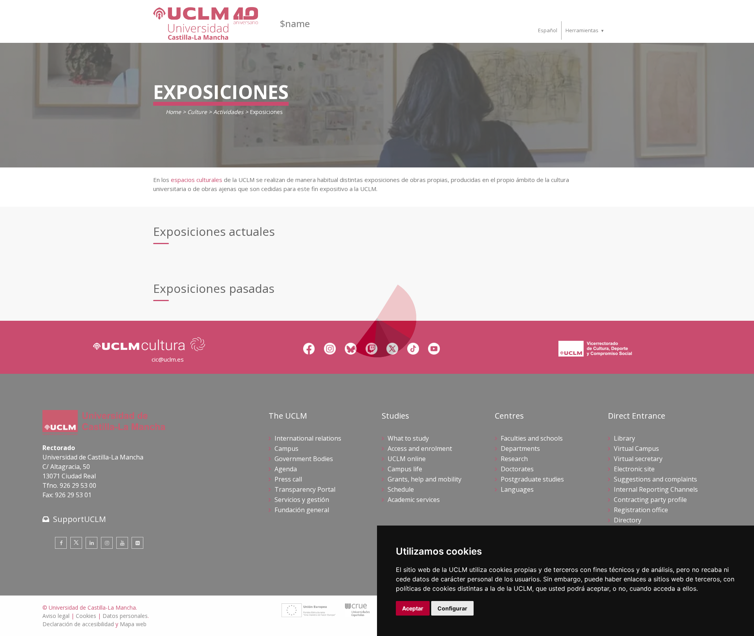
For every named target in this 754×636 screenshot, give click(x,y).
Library (624, 438)
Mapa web (133, 624)
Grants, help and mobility (424, 479)
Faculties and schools (532, 438)
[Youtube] (122, 543)
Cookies (86, 615)
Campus (286, 448)
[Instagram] (107, 543)
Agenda (286, 469)
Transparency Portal (305, 489)
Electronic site (634, 469)
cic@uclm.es (168, 359)
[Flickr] (137, 543)
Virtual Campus (636, 448)
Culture (197, 112)
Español (547, 30)
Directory (627, 520)
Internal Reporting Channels (656, 489)
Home (173, 112)
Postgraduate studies (532, 479)
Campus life (405, 469)
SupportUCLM (79, 519)
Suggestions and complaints (655, 479)
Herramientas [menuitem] (582, 30)
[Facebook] (61, 543)
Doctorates (517, 469)
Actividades (228, 112)
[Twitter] (76, 543)
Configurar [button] (452, 608)
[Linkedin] (91, 543)
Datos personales (125, 615)
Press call (288, 479)
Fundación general (302, 509)
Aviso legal (56, 615)
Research (514, 458)
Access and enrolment (420, 448)
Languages (517, 489)
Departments (520, 448)
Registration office (641, 509)
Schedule (401, 489)
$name (295, 23)
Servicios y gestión (302, 499)
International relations (308, 438)
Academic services (414, 499)
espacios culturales (196, 180)
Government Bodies (304, 458)
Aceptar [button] (412, 608)
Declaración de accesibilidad (78, 624)
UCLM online (407, 458)
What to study (408, 438)
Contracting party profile (650, 499)
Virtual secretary (638, 458)
